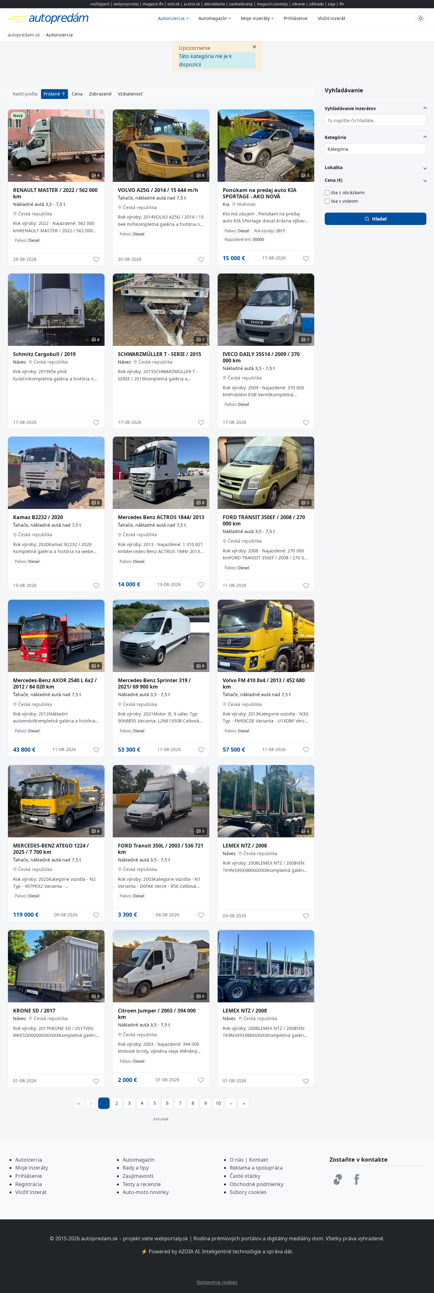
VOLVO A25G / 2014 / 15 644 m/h (158, 190)
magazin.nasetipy (272, 4)
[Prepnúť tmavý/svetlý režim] (420, 18)
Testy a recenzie (142, 1184)
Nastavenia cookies (217, 1282)
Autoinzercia (171, 18)
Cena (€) (333, 180)
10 (218, 1103)
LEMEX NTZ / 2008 (245, 845)
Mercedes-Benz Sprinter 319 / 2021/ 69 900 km (154, 683)
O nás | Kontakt (249, 1159)
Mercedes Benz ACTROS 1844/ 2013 (161, 517)
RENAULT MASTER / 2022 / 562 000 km (55, 193)
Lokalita (333, 167)
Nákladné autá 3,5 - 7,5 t (39, 204)
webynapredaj (126, 4)
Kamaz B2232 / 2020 (38, 517)
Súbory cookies (248, 1192)
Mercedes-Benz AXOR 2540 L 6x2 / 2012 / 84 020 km (55, 683)
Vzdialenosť (130, 94)
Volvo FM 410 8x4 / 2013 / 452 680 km (264, 683)
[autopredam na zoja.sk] (337, 1179)
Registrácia (28, 1184)
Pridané (52, 94)
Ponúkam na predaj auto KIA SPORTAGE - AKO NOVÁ (259, 193)
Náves (19, 362)
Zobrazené (100, 94)
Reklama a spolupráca (256, 1167)
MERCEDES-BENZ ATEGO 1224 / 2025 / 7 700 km (51, 848)
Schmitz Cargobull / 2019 (44, 354)
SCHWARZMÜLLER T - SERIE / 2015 (159, 354)
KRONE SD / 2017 (34, 1010)
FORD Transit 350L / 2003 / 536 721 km (160, 848)
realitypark (99, 4)
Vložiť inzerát (331, 18)
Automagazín (213, 18)
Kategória (335, 137)
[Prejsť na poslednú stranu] (243, 1103)
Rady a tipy (136, 1167)
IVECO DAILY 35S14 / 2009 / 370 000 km (261, 357)
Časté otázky (245, 1175)
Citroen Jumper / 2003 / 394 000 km (157, 1013)
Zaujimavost (137, 1175)
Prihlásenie (296, 18)
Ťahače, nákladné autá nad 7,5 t (152, 198)
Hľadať (379, 219)
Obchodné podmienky (256, 1184)
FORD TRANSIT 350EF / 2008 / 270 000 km (264, 520)
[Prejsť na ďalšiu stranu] (231, 1103)
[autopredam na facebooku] (357, 1179)
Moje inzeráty (255, 18)
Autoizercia (28, 1159)
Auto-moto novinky (146, 1192)
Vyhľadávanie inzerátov (350, 108)
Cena (77, 94)
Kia (226, 204)
